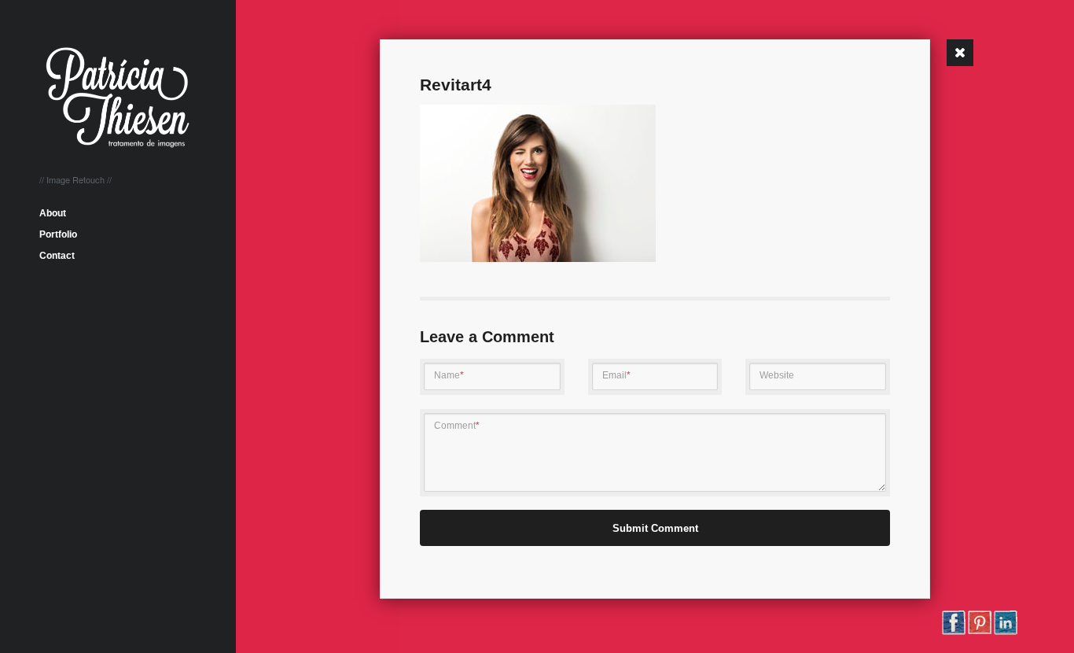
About (52, 213)
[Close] (960, 52)
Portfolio (58, 234)
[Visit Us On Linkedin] (1005, 631)
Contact (57, 255)
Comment (457, 425)
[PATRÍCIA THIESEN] (118, 141)
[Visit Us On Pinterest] (979, 631)
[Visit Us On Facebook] (953, 631)
